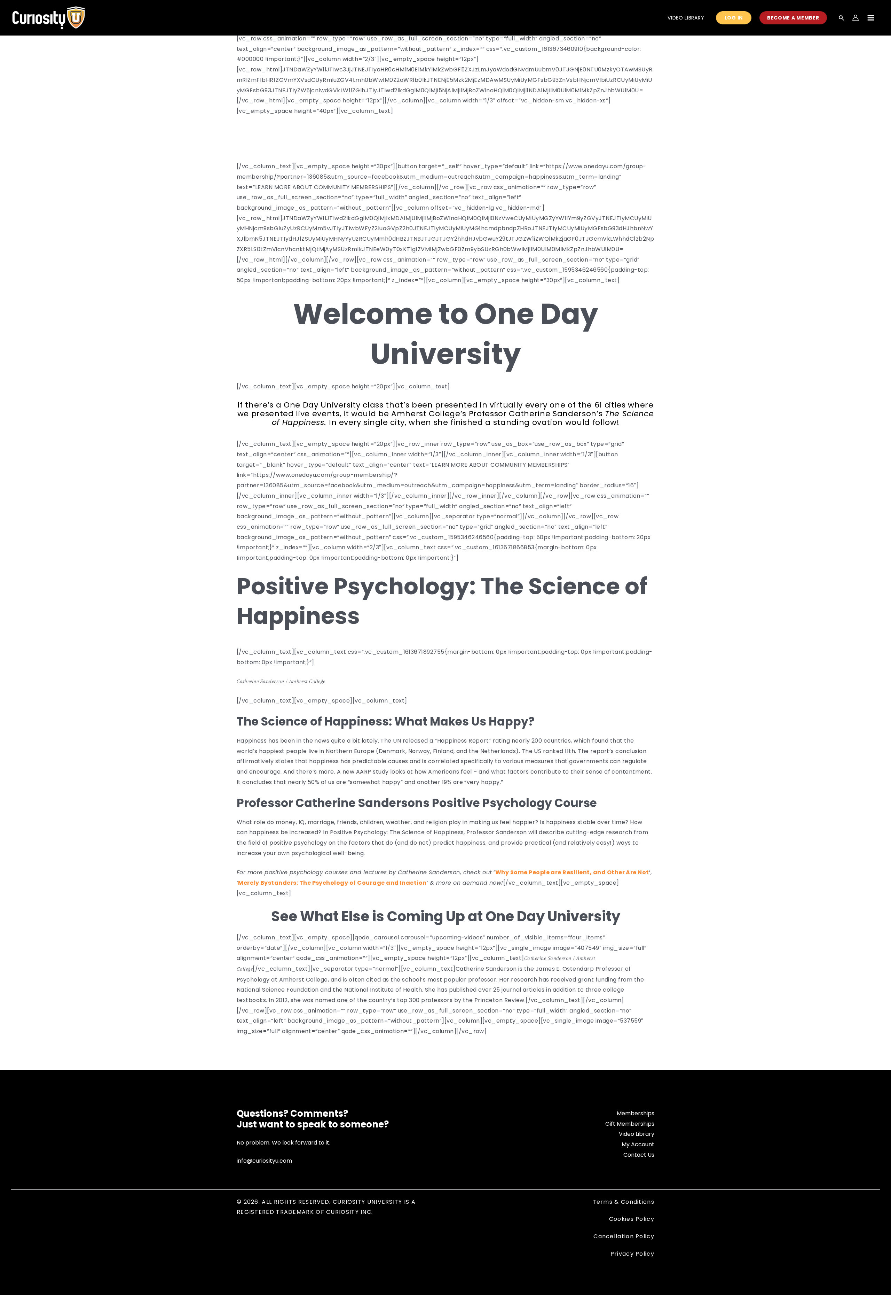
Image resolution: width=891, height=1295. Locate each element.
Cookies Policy (631, 1219)
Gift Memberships (629, 1124)
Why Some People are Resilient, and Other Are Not (572, 872)
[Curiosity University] (48, 17)
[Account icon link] (855, 17)
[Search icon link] (841, 18)
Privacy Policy (632, 1254)
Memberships (635, 1113)
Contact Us (638, 1155)
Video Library (636, 1134)
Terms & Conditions (623, 1202)
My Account (638, 1144)
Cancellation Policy (623, 1236)
